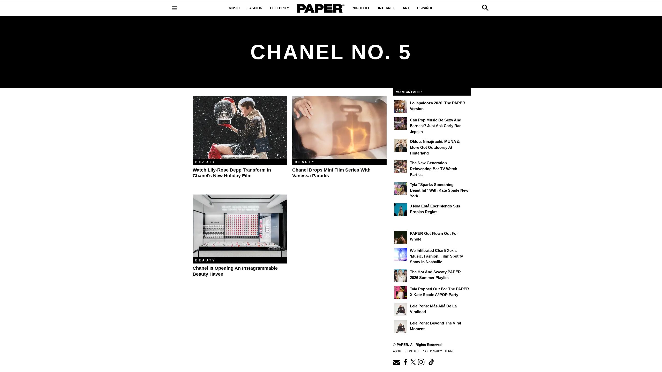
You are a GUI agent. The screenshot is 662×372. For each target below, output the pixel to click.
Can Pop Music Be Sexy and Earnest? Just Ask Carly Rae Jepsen (435, 126)
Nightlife (361, 8)
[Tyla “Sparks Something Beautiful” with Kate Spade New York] (400, 188)
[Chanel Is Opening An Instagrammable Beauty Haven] (240, 226)
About (398, 351)
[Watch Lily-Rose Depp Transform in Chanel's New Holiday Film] (240, 127)
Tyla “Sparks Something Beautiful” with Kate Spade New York (439, 190)
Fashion (254, 8)
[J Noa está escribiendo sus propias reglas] (400, 209)
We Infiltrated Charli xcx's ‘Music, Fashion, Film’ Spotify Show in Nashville (436, 256)
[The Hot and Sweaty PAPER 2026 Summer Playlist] (400, 275)
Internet (386, 8)
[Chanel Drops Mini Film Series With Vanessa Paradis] (339, 127)
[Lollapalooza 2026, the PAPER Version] (400, 106)
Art (406, 8)
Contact (412, 351)
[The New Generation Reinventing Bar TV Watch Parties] (400, 166)
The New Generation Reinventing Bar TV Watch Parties (433, 169)
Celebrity (279, 8)
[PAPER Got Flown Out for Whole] (400, 237)
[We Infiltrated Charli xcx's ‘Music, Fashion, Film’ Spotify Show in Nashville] (400, 254)
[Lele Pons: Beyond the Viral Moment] (400, 326)
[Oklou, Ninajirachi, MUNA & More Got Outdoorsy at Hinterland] (400, 145)
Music (234, 8)
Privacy (436, 351)
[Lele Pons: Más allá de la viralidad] (400, 309)
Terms (449, 351)
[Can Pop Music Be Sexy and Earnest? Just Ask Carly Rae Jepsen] (400, 123)
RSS (424, 351)
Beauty (205, 162)
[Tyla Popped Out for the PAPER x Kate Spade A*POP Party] (400, 292)
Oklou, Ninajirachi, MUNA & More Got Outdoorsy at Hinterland (435, 147)
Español (425, 8)
